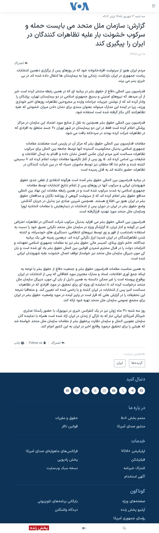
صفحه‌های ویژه (133, 501)
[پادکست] (76, 390)
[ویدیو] (84, 528)
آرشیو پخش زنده (133, 509)
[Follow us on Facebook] (141, 390)
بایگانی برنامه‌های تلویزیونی (58, 501)
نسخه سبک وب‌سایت (62, 468)
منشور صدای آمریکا (131, 426)
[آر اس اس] (86, 390)
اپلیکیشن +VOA (133, 451)
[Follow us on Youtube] (113, 390)
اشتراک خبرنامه (134, 468)
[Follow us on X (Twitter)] (122, 390)
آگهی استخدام (134, 476)
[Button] (21, 63)
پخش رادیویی (67, 459)
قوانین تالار (70, 426)
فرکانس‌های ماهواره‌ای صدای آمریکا (52, 451)
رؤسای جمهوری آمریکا (129, 518)
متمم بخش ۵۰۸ (133, 418)
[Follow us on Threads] (95, 390)
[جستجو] (124, 528)
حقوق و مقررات (66, 418)
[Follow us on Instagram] (104, 390)
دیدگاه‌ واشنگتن (66, 509)
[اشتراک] (67, 390)
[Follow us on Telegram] (132, 390)
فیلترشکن (138, 459)
